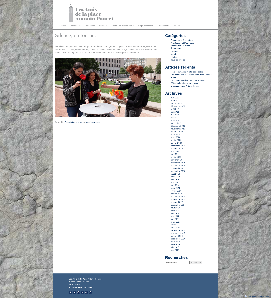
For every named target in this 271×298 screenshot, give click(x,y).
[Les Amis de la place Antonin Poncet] (101, 12)
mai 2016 (175, 250)
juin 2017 (175, 213)
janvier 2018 (176, 194)
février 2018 (176, 191)
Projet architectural (146, 26)
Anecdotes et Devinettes (182, 40)
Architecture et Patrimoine (182, 43)
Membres (175, 54)
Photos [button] (102, 26)
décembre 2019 (178, 146)
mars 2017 (175, 222)
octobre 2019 (177, 148)
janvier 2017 (176, 227)
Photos (174, 57)
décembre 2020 (178, 126)
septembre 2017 (178, 205)
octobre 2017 (177, 202)
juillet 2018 (175, 177)
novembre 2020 (178, 129)
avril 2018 (175, 185)
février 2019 (176, 157)
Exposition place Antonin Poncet (185, 86)
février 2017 (176, 225)
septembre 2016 (178, 239)
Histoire (174, 51)
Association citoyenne (74, 122)
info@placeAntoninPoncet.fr (81, 287)
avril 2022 (175, 98)
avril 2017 (175, 219)
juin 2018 (175, 179)
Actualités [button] (74, 26)
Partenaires (90, 26)
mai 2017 (175, 216)
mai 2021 (175, 115)
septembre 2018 (178, 171)
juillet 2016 (175, 244)
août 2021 (175, 109)
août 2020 (175, 134)
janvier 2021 (176, 123)
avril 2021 (175, 117)
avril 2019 (175, 154)
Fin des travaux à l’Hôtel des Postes (187, 72)
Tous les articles (92, 122)
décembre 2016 (178, 230)
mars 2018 (175, 188)
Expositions (164, 26)
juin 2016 (175, 247)
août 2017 (175, 208)
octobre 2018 (177, 168)
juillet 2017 (175, 210)
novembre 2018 (178, 165)
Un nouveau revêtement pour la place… (188, 80)
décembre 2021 (178, 106)
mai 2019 (175, 151)
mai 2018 (175, 182)
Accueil (62, 26)
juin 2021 (175, 112)
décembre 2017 (178, 196)
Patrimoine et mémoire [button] (122, 26)
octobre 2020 (177, 131)
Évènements (176, 48)
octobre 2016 (177, 236)
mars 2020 (175, 137)
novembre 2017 (178, 199)
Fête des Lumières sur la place (184, 83)
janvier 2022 (176, 103)
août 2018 (175, 174)
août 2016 (175, 241)
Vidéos (177, 26)
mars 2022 (175, 100)
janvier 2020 (176, 143)
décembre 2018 (178, 162)
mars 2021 (175, 120)
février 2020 (176, 140)
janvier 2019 (176, 160)
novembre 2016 (178, 233)
